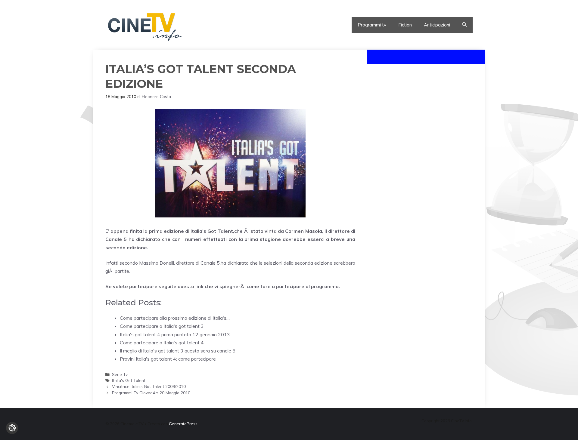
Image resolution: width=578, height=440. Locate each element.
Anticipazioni (437, 25)
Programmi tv (372, 25)
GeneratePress (183, 423)
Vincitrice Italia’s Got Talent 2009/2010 (149, 386)
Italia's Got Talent (128, 380)
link (199, 286)
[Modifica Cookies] (12, 428)
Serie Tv (120, 374)
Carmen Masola (303, 231)
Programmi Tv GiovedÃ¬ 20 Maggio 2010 (151, 392)
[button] (464, 25)
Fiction (405, 25)
